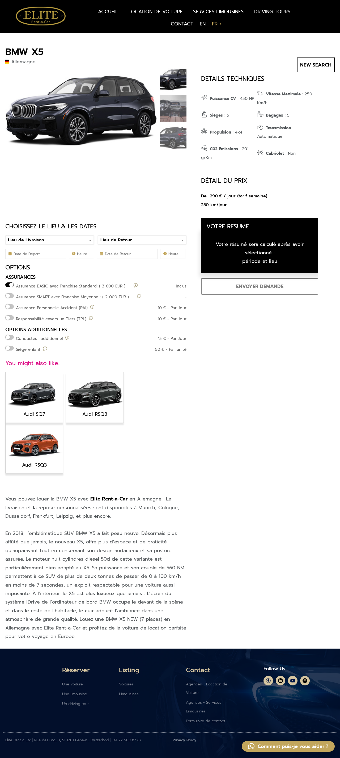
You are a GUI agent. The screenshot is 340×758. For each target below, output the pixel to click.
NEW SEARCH (316, 65)
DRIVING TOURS (272, 11)
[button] (288, 746)
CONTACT (182, 24)
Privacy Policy (184, 740)
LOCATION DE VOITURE (155, 11)
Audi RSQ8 (94, 414)
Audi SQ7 (34, 414)
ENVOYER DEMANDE (259, 286)
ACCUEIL (108, 11)
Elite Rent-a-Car (109, 499)
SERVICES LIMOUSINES (218, 11)
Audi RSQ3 (34, 465)
